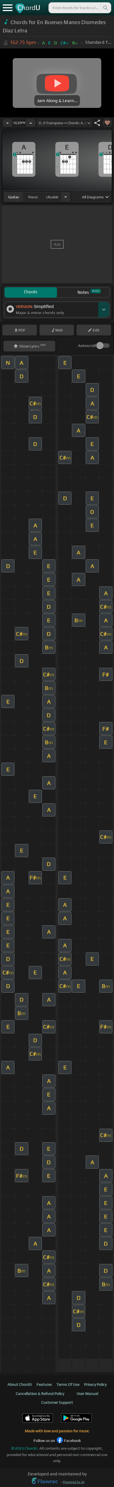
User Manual (87, 1393)
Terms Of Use (67, 1384)
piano (33, 197)
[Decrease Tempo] (7, 123)
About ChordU (19, 1384)
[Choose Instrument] (65, 197)
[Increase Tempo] (30, 123)
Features (44, 1384)
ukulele (52, 197)
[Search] (105, 7)
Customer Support (57, 1402)
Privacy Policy (95, 1384)
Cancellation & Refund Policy (40, 1393)
